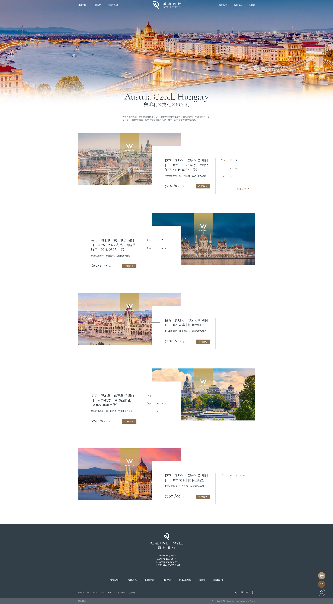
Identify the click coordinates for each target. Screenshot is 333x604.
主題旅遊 (166, 580)
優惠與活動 (185, 580)
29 (244, 475)
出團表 (252, 5)
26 (235, 160)
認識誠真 (223, 5)
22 (240, 475)
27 (157, 395)
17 (166, 403)
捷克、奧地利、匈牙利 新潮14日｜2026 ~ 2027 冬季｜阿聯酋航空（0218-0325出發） (113, 245)
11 (157, 248)
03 (231, 168)
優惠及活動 (113, 5)
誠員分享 (238, 5)
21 (236, 176)
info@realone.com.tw (166, 561)
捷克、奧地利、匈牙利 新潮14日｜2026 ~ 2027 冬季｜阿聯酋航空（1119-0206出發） (187, 165)
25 (162, 240)
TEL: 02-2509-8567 (166, 555)
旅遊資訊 (115, 580)
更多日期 (241, 189)
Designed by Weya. (247, 601)
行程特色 (202, 186)
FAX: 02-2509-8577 (166, 558)
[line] (321, 575)
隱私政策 (82, 600)
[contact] (321, 584)
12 (162, 403)
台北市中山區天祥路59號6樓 (166, 564)
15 (236, 475)
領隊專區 (132, 580)
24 (170, 403)
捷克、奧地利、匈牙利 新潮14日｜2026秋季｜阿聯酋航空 (186, 477)
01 (157, 411)
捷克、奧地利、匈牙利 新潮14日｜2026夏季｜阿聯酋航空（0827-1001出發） (112, 400)
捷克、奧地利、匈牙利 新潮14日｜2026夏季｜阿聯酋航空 (186, 322)
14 (231, 176)
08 (231, 475)
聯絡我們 (218, 580)
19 (231, 160)
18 (158, 240)
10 (236, 168)
